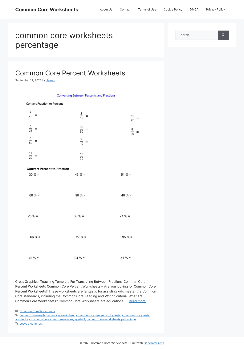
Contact (125, 9)
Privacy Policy (215, 9)
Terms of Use (147, 9)
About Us (106, 9)
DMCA (194, 9)
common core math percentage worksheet (47, 315)
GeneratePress (154, 343)
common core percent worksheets (98, 315)
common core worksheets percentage (111, 319)
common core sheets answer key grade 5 (58, 319)
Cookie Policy (173, 9)
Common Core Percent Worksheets (70, 73)
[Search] (223, 35)
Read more (137, 301)
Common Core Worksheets (46, 9)
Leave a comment (31, 323)
